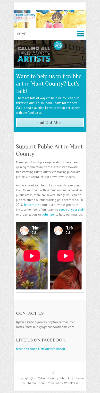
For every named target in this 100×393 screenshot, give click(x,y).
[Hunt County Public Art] (50, 12)
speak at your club (71, 210)
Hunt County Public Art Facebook (50, 370)
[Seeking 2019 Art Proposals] (50, 42)
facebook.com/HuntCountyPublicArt (40, 349)
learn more (31, 205)
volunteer (48, 214)
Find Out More (50, 122)
